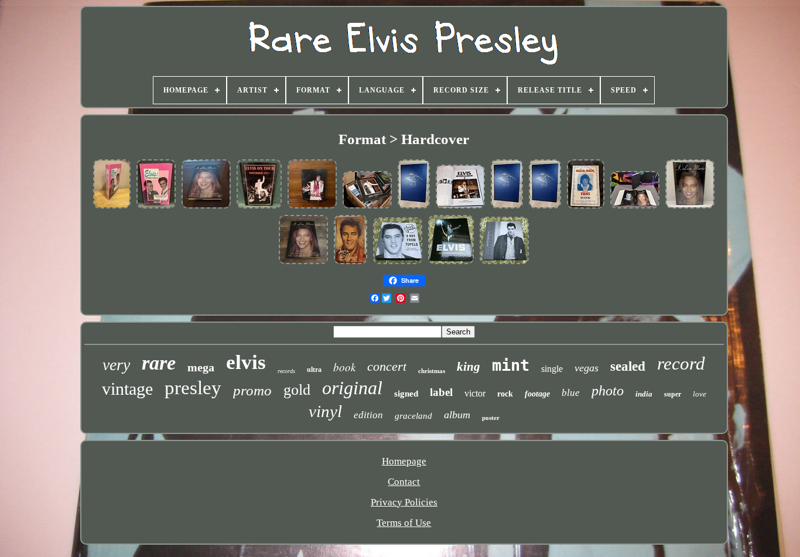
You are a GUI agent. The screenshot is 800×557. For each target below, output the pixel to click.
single (552, 369)
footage (537, 393)
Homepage (404, 461)
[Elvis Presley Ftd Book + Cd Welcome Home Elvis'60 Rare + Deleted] (504, 262)
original (352, 387)
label (441, 392)
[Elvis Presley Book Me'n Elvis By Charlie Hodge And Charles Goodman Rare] (350, 262)
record (681, 363)
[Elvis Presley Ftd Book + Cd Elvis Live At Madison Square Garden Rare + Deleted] (451, 262)
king (468, 367)
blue (571, 392)
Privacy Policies (404, 502)
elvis (246, 362)
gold (296, 389)
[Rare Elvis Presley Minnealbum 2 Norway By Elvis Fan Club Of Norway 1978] (414, 207)
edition (368, 415)
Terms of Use (404, 522)
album (457, 415)
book (344, 367)
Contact (404, 481)
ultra (314, 369)
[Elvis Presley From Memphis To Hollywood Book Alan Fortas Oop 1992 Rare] (156, 207)
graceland (413, 416)
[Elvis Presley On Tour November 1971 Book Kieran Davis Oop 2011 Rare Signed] (259, 207)
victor (475, 393)
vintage (127, 388)
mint (510, 365)
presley (193, 387)
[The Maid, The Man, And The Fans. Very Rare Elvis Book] (585, 207)
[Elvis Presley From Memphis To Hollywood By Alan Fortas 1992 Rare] (111, 207)
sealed (627, 366)
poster (491, 417)
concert (386, 366)
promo (252, 390)
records (286, 371)
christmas (431, 370)
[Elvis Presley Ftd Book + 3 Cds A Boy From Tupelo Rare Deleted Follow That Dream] (397, 262)
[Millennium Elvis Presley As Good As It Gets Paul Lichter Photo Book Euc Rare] (312, 207)
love (699, 393)
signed (406, 393)
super (672, 394)
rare (159, 363)
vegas (587, 368)
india (643, 393)
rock (505, 393)
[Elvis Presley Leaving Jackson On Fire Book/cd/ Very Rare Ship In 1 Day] (367, 207)
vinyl (325, 411)
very (116, 365)
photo (608, 390)
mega (200, 367)
